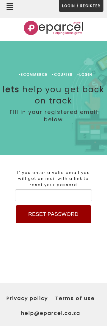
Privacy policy (27, 298)
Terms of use (75, 298)
